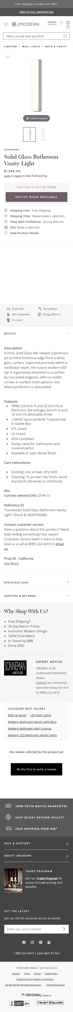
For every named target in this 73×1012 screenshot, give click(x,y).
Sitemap (16, 973)
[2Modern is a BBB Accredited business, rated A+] (19, 1005)
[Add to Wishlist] (7, 57)
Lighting (10, 46)
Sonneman (11, 149)
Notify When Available (36, 197)
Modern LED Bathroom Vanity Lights (32, 735)
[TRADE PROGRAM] (36, 882)
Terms (27, 973)
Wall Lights (31, 46)
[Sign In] (68, 22)
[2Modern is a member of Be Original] (36, 994)
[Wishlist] (61, 22)
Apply (18, 176)
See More (11, 563)
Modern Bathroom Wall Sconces (30, 728)
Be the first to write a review (36, 769)
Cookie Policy (51, 973)
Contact (41, 683)
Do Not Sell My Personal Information (23, 984)
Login (7, 176)
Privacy (37, 973)
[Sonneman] (15, 668)
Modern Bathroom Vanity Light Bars (32, 722)
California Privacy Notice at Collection (34, 979)
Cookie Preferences (55, 985)
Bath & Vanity (56, 46)
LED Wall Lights (40, 715)
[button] (68, 26)
